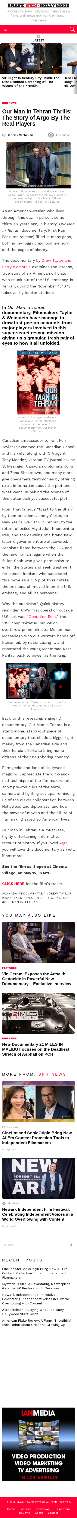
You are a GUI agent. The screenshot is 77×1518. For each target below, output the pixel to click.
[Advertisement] (39, 1367)
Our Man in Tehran (21, 902)
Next (75, 68)
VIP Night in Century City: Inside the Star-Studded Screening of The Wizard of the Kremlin (30, 82)
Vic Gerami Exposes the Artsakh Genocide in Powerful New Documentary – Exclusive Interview (36, 979)
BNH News (9, 1038)
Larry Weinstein (53, 897)
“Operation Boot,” (43, 616)
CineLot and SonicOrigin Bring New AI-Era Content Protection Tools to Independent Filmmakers (37, 1138)
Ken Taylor (25, 897)
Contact (53, 1512)
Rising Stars (62, 1508)
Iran (8, 897)
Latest (38, 40)
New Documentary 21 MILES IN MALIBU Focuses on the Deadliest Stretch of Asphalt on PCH (35, 1049)
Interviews (43, 1508)
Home (11, 1508)
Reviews (24, 1512)
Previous (2, 68)
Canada (10, 893)
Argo (63, 843)
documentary (33, 893)
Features (9, 967)
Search (70, 1245)
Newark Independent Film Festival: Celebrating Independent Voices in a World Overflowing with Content (37, 1214)
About (39, 1512)
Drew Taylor (60, 893)
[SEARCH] (72, 29)
